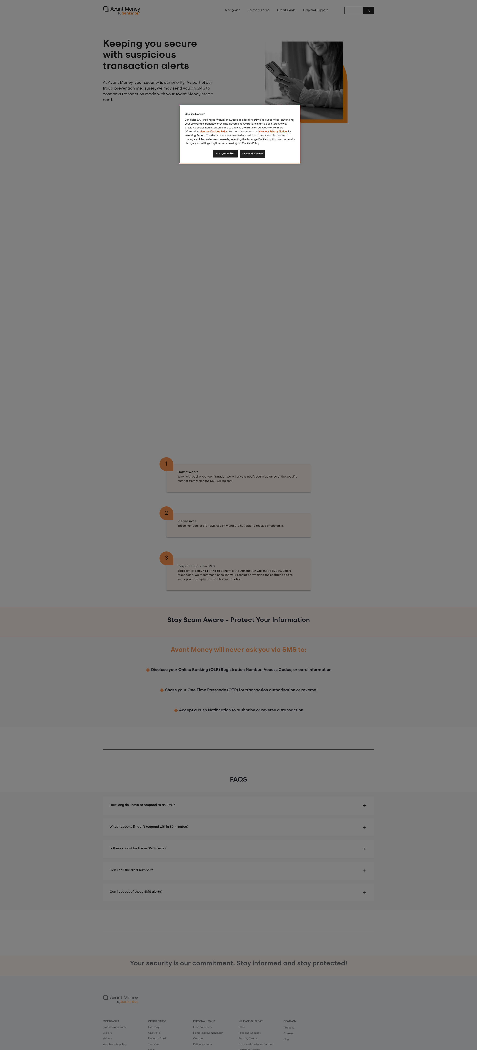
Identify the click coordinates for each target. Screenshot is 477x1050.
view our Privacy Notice (273, 131)
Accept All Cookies (252, 154)
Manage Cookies (225, 153)
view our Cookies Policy (214, 131)
